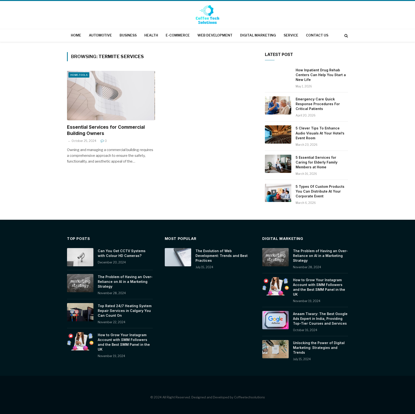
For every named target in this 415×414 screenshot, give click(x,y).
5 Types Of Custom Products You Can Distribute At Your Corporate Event (320, 191)
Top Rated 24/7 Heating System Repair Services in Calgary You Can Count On (125, 310)
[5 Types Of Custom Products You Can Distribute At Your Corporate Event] (278, 193)
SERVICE (291, 35)
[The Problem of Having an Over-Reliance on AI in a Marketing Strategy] (80, 283)
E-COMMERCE (178, 35)
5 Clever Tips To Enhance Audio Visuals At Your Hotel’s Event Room (320, 133)
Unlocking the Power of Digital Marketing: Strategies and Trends (319, 347)
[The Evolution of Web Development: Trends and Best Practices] (178, 257)
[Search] (345, 35)
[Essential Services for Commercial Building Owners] (111, 95)
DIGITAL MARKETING (258, 35)
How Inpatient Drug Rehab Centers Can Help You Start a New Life (321, 75)
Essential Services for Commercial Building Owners (106, 130)
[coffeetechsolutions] (207, 15)
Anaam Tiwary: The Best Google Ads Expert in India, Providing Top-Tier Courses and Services (320, 318)
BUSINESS (128, 35)
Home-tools (78, 74)
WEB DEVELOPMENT (214, 35)
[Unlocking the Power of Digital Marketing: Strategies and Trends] (275, 349)
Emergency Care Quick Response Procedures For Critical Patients (318, 104)
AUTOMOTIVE (100, 35)
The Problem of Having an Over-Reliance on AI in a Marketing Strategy (125, 281)
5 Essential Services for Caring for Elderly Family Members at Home (316, 162)
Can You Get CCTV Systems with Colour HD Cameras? (122, 253)
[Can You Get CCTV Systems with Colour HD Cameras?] (80, 257)
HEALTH (151, 35)
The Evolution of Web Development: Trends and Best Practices (221, 255)
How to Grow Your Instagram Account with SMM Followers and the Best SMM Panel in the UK (124, 342)
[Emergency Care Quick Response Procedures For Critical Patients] (278, 105)
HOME (76, 35)
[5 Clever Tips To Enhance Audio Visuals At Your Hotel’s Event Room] (278, 134)
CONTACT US (317, 35)
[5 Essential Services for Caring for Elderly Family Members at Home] (278, 164)
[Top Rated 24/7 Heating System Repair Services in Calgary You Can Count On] (80, 312)
